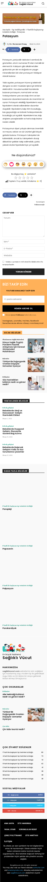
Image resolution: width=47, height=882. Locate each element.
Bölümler (6, 377)
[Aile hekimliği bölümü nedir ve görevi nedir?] (36, 697)
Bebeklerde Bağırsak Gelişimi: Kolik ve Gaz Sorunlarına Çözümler (13, 449)
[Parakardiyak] (23, 609)
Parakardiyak (9, 628)
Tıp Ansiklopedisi (18, 30)
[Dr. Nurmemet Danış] (5, 44)
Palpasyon (8, 588)
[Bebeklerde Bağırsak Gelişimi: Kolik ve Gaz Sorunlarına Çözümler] (36, 450)
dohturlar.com (38, 867)
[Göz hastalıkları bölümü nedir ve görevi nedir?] (36, 383)
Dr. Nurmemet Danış (18, 44)
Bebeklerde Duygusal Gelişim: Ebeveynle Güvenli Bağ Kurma (13, 431)
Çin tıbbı (6, 726)
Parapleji (7, 509)
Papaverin (8, 548)
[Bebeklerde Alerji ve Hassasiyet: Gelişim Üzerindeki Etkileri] (36, 414)
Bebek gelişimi (8, 408)
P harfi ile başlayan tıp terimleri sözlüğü (18, 506)
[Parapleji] (23, 489)
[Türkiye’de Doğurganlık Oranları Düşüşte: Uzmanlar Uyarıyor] (36, 365)
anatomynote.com (15, 870)
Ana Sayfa (6, 30)
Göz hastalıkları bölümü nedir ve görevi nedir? (14, 382)
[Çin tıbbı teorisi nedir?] (36, 732)
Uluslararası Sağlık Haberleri (13, 339)
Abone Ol (39, 811)
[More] (34, 49)
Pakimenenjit (39, 205)
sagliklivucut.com (18, 873)
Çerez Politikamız (17, 315)
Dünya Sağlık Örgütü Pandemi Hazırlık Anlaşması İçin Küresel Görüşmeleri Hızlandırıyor (14, 347)
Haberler (6, 358)
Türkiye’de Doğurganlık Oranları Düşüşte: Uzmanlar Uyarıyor (14, 363)
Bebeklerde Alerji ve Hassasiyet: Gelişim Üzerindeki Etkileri (12, 412)
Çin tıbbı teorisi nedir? (14, 729)
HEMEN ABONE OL (23, 308)
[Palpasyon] (23, 569)
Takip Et (40, 800)
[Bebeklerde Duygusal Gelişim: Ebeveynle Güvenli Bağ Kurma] (36, 432)
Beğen (40, 795)
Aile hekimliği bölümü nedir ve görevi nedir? (14, 695)
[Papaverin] (23, 529)
